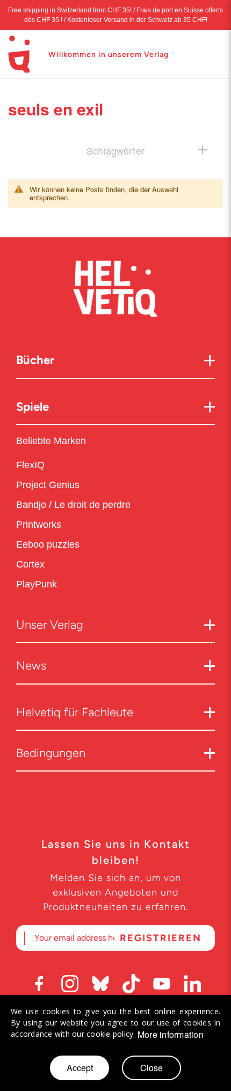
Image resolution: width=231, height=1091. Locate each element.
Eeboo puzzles (48, 544)
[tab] (115, 150)
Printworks (40, 524)
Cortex (31, 564)
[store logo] (19, 54)
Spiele (32, 406)
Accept (80, 1067)
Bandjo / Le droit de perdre (73, 504)
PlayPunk (36, 584)
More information (171, 1034)
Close (151, 1067)
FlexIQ (30, 465)
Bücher (35, 360)
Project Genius (49, 484)
